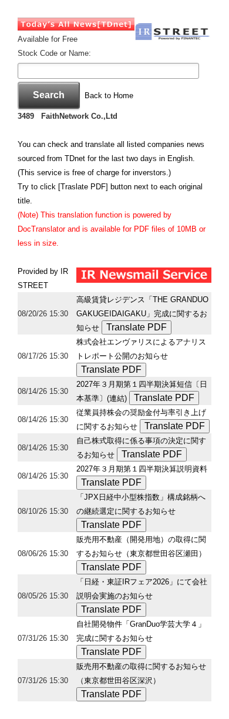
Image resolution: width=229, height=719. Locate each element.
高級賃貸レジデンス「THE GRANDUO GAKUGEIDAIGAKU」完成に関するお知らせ (142, 313)
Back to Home (109, 95)
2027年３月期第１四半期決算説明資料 (141, 468)
